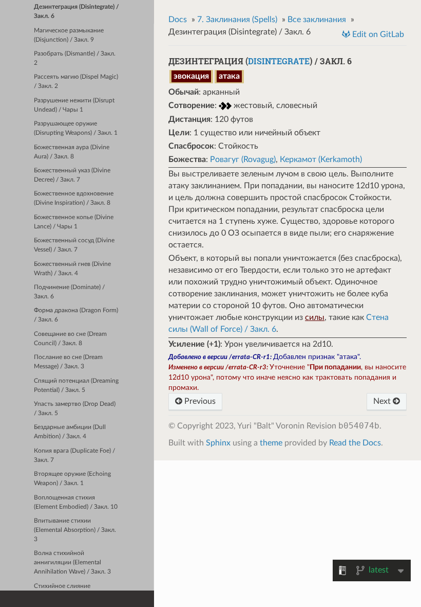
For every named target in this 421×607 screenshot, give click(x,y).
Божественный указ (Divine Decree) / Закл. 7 (72, 175)
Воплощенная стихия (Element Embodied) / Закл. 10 (76, 502)
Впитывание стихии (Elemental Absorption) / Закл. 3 (75, 530)
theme (271, 443)
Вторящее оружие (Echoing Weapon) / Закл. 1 (72, 478)
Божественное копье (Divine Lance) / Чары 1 (73, 222)
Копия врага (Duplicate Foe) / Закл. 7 (74, 455)
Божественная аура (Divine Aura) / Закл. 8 (71, 152)
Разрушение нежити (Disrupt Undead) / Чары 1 (74, 105)
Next (383, 401)
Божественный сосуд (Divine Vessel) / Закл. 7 (74, 245)
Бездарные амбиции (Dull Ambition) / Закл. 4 (70, 431)
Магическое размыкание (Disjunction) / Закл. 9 (69, 35)
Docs (177, 19)
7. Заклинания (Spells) (237, 19)
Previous (199, 401)
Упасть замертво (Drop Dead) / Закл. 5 (75, 408)
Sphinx (218, 443)
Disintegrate (279, 61)
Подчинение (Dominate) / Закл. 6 (69, 291)
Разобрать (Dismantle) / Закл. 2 (75, 58)
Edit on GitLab (377, 34)
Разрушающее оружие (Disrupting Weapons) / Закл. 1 (76, 128)
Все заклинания (317, 19)
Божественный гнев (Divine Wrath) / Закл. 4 (72, 268)
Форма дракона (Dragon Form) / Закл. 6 (76, 315)
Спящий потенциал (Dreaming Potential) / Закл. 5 (76, 385)
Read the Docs (355, 443)
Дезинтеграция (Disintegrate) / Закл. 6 (76, 11)
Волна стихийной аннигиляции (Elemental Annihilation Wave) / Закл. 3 (72, 562)
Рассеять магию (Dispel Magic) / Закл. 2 (76, 81)
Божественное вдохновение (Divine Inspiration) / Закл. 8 (73, 198)
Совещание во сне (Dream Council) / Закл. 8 (70, 338)
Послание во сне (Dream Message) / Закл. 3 (68, 361)
